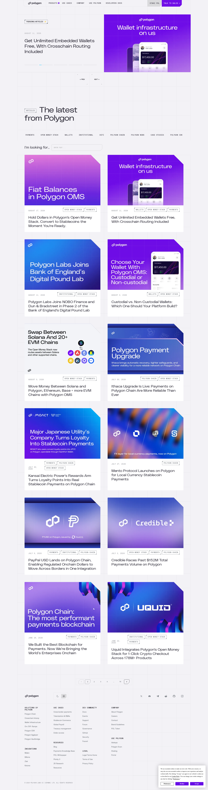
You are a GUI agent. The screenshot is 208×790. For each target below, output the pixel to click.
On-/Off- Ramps (31, 726)
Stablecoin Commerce (62, 720)
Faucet (85, 741)
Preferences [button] (176, 779)
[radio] (57, 696)
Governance (87, 729)
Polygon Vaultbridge (32, 739)
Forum (84, 725)
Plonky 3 (57, 759)
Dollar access (59, 733)
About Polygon (117, 712)
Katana (27, 766)
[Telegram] (157, 696)
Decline (182, 784)
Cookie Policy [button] (176, 776)
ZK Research (58, 763)
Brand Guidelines (117, 725)
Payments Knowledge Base (64, 751)
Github (85, 733)
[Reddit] (165, 696)
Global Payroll (59, 725)
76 (120, 681)
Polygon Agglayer (31, 735)
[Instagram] (182, 696)
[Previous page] (81, 682)
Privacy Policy (87, 763)
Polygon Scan (116, 747)
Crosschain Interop (32, 718)
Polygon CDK (30, 731)
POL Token (115, 729)
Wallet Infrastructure (33, 722)
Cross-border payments (63, 712)
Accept (197, 784)
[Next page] (126, 682)
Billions (27, 757)
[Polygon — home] (34, 3)
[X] (141, 696)
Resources (58, 768)
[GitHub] (174, 696)
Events (85, 716)
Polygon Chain (30, 714)
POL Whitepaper (60, 755)
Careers (114, 716)
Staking (114, 751)
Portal (113, 755)
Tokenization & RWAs (62, 716)
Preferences (167, 784)
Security (85, 737)
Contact (114, 720)
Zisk (26, 761)
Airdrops (114, 743)
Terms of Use (87, 759)
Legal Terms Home (89, 755)
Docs (84, 712)
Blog (55, 747)
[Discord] (149, 696)
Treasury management (62, 729)
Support (85, 720)
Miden (27, 753)
